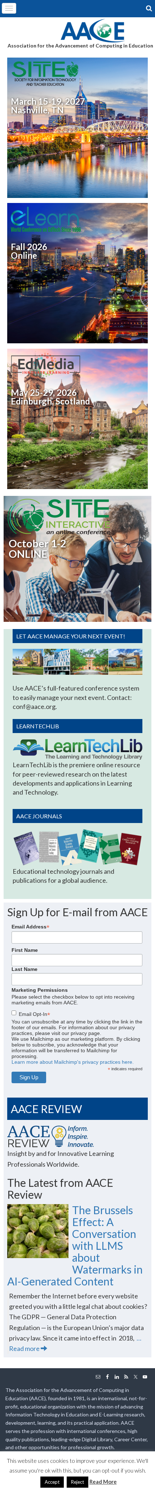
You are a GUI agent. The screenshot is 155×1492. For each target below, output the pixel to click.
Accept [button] (52, 1482)
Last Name (24, 969)
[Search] (149, 8)
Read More (103, 1481)
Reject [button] (77, 1482)
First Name (25, 950)
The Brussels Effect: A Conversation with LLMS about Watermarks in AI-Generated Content (75, 1245)
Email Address (30, 926)
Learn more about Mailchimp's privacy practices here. (73, 1062)
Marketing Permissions (40, 990)
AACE (93, 30)
